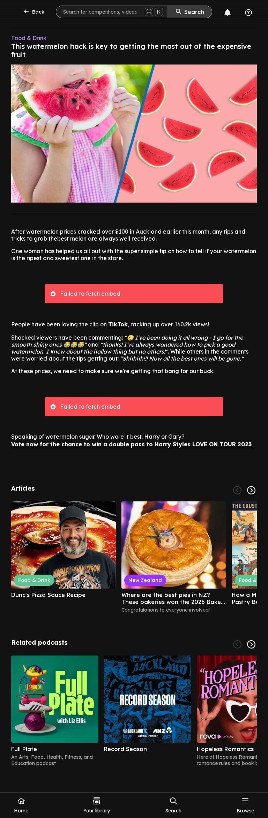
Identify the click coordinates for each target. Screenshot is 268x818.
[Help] (248, 12)
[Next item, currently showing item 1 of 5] (251, 644)
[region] (134, 560)
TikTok (118, 324)
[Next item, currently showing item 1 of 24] (251, 490)
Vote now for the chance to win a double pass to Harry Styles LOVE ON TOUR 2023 (131, 444)
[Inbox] (227, 12)
